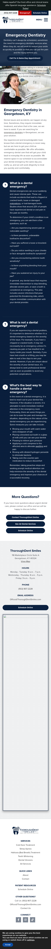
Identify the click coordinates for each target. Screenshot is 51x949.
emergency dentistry (13, 132)
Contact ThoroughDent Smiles (25, 517)
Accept (7, 945)
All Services (25, 863)
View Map (25, 561)
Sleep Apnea (25, 848)
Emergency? (25, 13)
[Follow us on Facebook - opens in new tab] (18, 919)
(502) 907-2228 (10, 13)
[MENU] (46, 19)
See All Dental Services (25, 524)
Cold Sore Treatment (25, 844)
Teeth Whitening (25, 856)
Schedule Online (40, 13)
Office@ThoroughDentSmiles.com (25, 599)
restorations (15, 203)
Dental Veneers (25, 860)
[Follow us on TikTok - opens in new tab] (32, 919)
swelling (39, 446)
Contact (25, 878)
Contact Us (26, 908)
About (25, 875)
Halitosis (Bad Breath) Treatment (25, 852)
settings (30, 940)
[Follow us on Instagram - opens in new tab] (25, 919)
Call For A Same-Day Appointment (25, 58)
